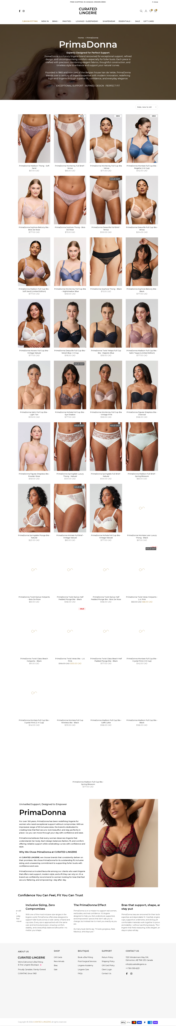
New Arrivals (59, 961)
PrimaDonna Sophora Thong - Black (106, 289)
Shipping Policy (108, 961)
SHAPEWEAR (109, 21)
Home (81, 38)
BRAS (54, 21)
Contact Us (106, 973)
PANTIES (66, 21)
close (21, 2)
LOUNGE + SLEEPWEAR (87, 21)
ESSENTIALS (124, 21)
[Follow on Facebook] (20, 11)
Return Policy (107, 957)
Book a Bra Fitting (85, 957)
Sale (55, 969)
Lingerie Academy (85, 965)
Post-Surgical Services (87, 961)
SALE (137, 21)
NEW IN (45, 21)
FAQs (80, 973)
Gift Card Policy (108, 965)
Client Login (107, 969)
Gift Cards (58, 957)
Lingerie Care (83, 969)
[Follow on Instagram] (24, 11)
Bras (55, 965)
